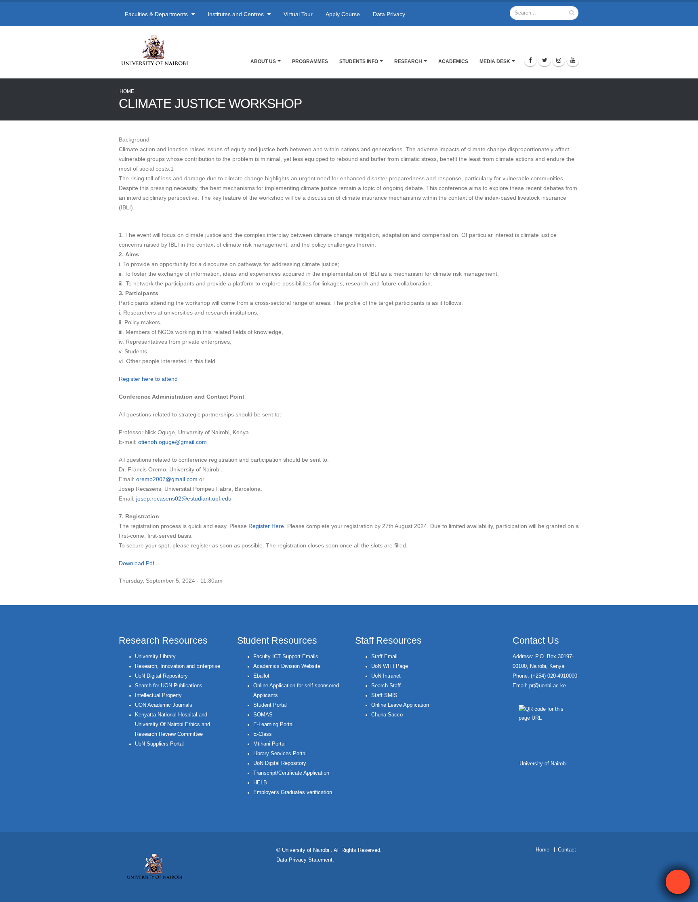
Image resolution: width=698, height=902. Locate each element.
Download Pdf (136, 563)
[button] (678, 882)
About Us (263, 61)
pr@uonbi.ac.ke (547, 686)
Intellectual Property (158, 695)
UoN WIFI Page (389, 666)
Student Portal (270, 705)
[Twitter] (544, 60)
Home (127, 91)
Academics (453, 61)
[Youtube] (573, 60)
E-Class (262, 734)
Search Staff (386, 686)
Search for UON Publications (168, 686)
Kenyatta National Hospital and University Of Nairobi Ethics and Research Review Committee (172, 724)
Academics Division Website (286, 666)
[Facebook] (530, 60)
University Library (155, 656)
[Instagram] (559, 60)
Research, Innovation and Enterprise (177, 666)
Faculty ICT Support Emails (285, 656)
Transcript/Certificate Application (291, 773)
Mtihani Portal (269, 744)
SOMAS (263, 715)
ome (544, 850)
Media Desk (494, 61)
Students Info (358, 61)
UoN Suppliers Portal (159, 744)
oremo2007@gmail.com (167, 479)
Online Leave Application (400, 705)
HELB (260, 783)
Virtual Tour (298, 14)
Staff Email (384, 656)
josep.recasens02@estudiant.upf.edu (183, 498)
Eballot (261, 676)
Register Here (266, 526)
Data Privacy (389, 14)
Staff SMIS (384, 695)
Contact (567, 850)
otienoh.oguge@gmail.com (172, 442)
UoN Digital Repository (161, 676)
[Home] (158, 50)
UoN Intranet (386, 676)
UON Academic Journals (163, 705)
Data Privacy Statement (304, 860)
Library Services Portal (280, 753)
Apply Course (343, 14)
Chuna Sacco (387, 715)
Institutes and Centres (236, 14)
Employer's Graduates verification (292, 792)
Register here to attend (149, 379)
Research (408, 61)
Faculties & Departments (157, 14)
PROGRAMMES (310, 61)
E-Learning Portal (273, 724)
